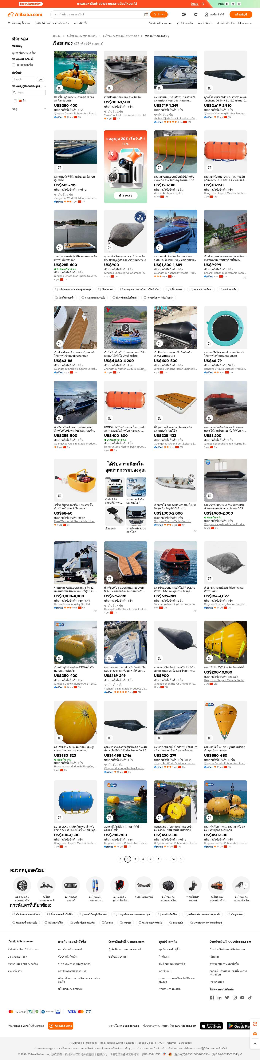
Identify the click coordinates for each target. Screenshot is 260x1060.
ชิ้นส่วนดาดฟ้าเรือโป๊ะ (62, 914)
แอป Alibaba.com (185, 1025)
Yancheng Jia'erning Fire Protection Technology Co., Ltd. (175, 604)
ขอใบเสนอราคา (117, 956)
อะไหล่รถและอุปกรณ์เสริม (82, 36)
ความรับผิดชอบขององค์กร (23, 963)
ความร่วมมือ (217, 981)
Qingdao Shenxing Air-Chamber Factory (125, 272)
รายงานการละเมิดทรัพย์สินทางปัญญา (177, 980)
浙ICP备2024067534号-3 (227, 1054)
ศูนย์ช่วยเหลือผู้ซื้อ (169, 949)
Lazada (130, 1042)
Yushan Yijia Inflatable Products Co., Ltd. (175, 118)
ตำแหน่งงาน (15, 971)
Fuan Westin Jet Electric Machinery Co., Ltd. (75, 521)
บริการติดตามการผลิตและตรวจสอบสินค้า (79, 980)
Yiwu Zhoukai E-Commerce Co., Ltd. (125, 115)
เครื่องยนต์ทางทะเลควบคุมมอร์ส (204, 914)
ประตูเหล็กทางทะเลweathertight (134, 914)
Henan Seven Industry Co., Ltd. (72, 604)
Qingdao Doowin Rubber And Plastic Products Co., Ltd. (75, 113)
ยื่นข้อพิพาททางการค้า (172, 963)
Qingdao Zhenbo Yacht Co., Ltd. (172, 521)
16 (173, 859)
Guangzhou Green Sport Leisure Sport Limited (175, 443)
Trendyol (170, 1042)
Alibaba (57, 36)
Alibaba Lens (21, 1025)
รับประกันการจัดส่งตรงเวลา (74, 963)
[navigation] (29, 448)
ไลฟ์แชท (164, 956)
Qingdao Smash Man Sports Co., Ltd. (75, 275)
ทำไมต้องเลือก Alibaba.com (23, 949)
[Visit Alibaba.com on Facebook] (212, 997)
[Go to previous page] (120, 859)
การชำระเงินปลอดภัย (70, 949)
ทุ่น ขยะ (127, 922)
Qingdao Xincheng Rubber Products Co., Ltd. (225, 113)
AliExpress (76, 1042)
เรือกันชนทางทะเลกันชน (28, 914)
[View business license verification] (164, 1054)
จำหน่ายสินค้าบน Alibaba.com (227, 949)
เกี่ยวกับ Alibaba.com (20, 941)
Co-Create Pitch (17, 956)
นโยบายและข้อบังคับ (70, 989)
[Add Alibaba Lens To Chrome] (60, 1026)
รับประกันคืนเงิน (67, 956)
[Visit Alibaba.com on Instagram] (234, 997)
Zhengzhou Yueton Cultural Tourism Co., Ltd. (125, 368)
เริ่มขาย (214, 956)
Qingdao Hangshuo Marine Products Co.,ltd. (225, 524)
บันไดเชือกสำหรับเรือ (84, 922)
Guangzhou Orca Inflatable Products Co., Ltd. (75, 443)
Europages (185, 1042)
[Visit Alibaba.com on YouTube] (242, 997)
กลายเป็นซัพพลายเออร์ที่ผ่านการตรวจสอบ (228, 973)
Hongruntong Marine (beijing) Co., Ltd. (125, 446)
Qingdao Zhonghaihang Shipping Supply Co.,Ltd (225, 443)
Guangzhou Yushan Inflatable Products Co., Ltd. (175, 272)
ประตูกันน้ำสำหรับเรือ (26, 922)
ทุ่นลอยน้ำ (178, 922)
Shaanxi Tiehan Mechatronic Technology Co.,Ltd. (225, 272)
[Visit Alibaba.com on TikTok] (250, 997)
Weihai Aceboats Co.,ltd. (168, 193)
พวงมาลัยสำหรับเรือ (152, 922)
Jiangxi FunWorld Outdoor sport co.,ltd (75, 198)
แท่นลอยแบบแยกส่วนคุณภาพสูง (75, 289)
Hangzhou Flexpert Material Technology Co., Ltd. (225, 193)
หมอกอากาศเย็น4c (202, 289)
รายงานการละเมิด (170, 989)
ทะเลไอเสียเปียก (169, 914)
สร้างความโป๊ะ (55, 922)
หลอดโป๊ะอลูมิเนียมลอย (95, 914)
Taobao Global (145, 1042)
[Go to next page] (181, 859)
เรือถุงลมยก (236, 914)
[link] (255, 1024)
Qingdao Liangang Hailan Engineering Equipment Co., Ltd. (175, 368)
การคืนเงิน (165, 971)
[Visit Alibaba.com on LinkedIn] (219, 997)
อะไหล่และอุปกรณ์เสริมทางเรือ (121, 36)
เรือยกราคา (107, 289)
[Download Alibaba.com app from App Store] (211, 1026)
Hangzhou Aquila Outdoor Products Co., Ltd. (225, 368)
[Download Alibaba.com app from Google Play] (239, 1026)
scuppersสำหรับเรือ (95, 297)
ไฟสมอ (109, 922)
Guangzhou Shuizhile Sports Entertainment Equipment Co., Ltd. (75, 368)
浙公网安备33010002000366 (192, 1054)
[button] (146, 14)
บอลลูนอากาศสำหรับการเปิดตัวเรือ (141, 289)
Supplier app (131, 1025)
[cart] (196, 15)
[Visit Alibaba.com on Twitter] (227, 997)
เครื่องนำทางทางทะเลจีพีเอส (208, 922)
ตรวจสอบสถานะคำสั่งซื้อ (224, 963)
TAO (159, 1042)
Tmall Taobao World (111, 1042)
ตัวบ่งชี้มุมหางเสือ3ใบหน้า (160, 297)
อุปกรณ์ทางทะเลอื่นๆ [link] (157, 36)
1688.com (91, 1042)
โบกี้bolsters (176, 289)
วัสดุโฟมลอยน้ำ (66, 297)
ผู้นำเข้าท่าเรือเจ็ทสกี (126, 297)
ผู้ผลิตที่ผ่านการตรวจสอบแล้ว (125, 949)
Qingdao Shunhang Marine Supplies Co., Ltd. (225, 604)
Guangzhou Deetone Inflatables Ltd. (125, 609)
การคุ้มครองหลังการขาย (72, 971)
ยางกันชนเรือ (229, 289)
